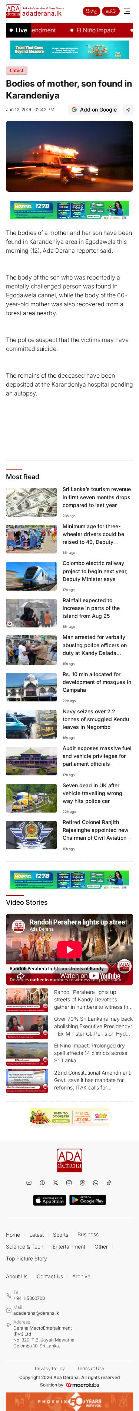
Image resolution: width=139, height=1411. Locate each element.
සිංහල (91, 11)
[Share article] (128, 109)
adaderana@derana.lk (36, 1313)
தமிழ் (111, 11)
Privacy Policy (50, 1368)
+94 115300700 (29, 1298)
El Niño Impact (86, 30)
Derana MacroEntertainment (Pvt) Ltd (44, 1337)
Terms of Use (90, 1368)
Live (21, 30)
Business (88, 1234)
